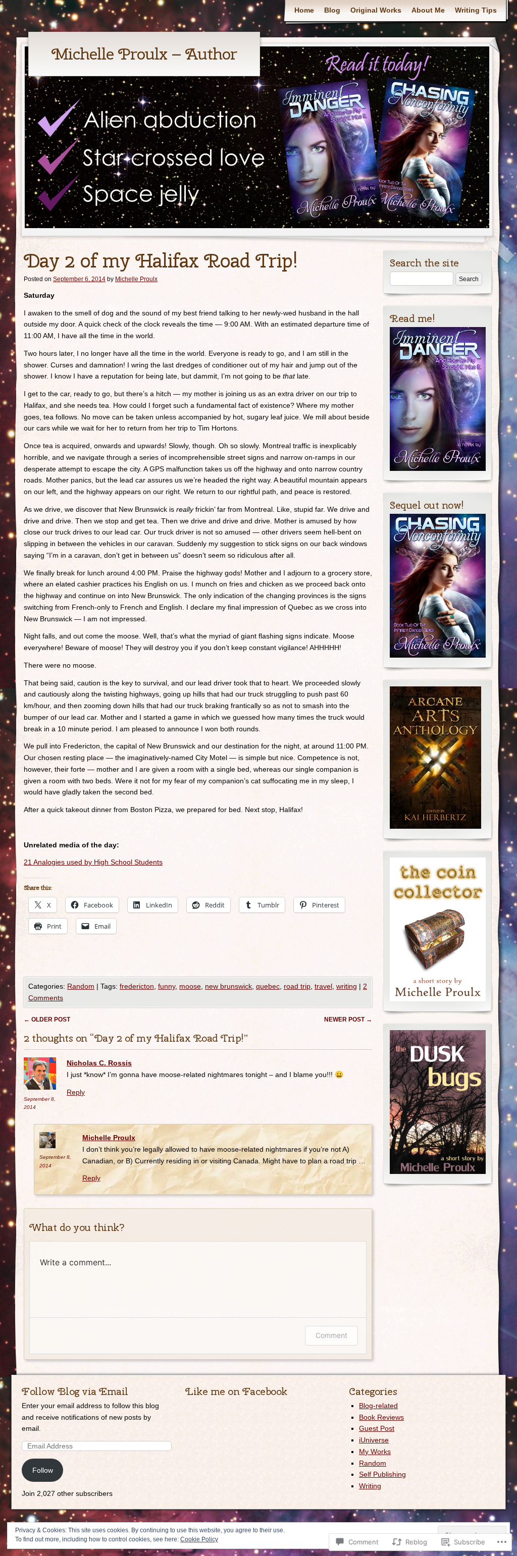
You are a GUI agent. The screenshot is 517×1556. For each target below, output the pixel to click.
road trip (297, 986)
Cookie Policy (199, 1539)
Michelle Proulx (136, 279)
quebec (268, 986)
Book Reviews (381, 1417)
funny (166, 986)
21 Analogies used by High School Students (93, 862)
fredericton (137, 986)
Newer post (348, 1019)
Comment (331, 1335)
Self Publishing (382, 1474)
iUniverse (374, 1440)
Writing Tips (476, 10)
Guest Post (376, 1428)
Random (80, 986)
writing (346, 986)
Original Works (375, 10)
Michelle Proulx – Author (144, 54)
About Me (428, 10)
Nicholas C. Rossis (99, 1063)
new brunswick (228, 986)
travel (323, 986)
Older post (47, 1019)
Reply (76, 1092)
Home (304, 10)
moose (190, 986)
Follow (42, 1470)
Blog (332, 10)
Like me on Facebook (236, 1391)
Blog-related (378, 1406)
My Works (375, 1451)
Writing (370, 1486)
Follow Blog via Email (75, 1391)
